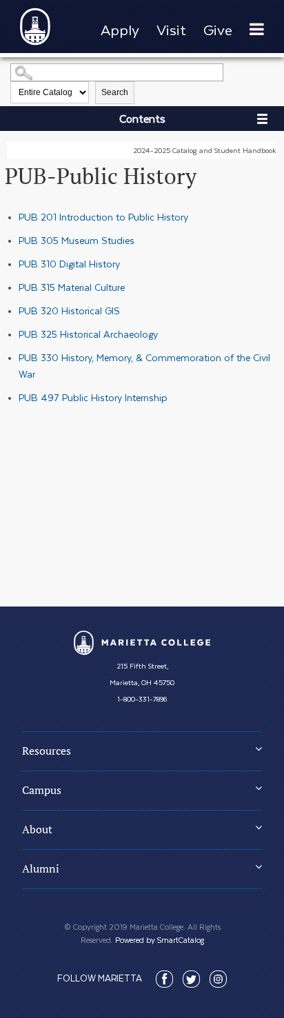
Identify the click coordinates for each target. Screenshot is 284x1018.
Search (114, 92)
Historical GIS (69, 310)
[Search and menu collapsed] (257, 30)
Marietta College (142, 642)
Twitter (191, 979)
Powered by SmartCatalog (159, 939)
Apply (120, 30)
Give (217, 30)
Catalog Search (17, 67)
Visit (171, 30)
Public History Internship (93, 397)
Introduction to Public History (103, 217)
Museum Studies (76, 240)
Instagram (218, 979)
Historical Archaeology (88, 334)
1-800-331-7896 (142, 699)
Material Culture (72, 287)
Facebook (164, 979)
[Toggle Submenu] (258, 748)
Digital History (69, 263)
